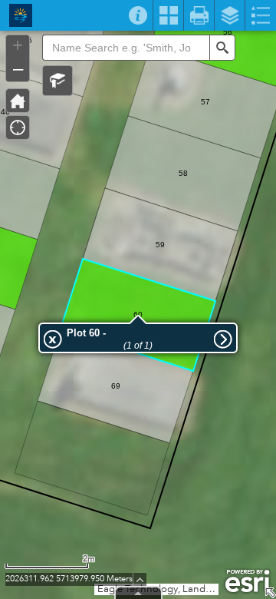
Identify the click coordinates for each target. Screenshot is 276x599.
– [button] (18, 68)
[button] (57, 80)
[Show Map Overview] (270, 593)
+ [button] (17, 45)
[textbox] (125, 48)
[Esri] (247, 581)
